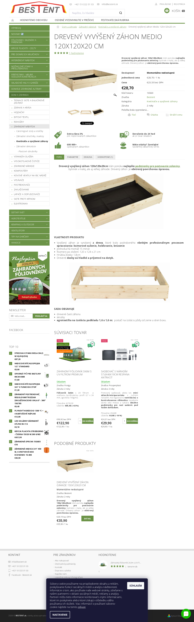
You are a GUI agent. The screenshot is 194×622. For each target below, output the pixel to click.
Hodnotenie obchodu (34, 20)
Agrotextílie (18, 218)
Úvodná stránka (12, 20)
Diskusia (88, 157)
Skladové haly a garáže (24, 82)
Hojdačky (19, 112)
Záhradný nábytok (24, 126)
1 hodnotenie (76, 53)
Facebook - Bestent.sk (22, 575)
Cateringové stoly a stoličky (29, 131)
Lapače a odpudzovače (27, 194)
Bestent (151, 97)
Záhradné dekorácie (26, 146)
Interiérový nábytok (23, 60)
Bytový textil (21, 117)
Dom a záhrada (19, 94)
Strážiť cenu (176, 114)
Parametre (72, 157)
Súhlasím (135, 585)
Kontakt (58, 567)
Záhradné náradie (24, 166)
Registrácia (179, 4)
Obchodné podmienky (65, 563)
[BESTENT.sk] (39, 7)
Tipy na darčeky (20, 236)
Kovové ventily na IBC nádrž (30, 175)
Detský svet (18, 212)
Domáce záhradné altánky (26, 88)
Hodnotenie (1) (105, 157)
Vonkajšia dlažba (23, 156)
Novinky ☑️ (17, 34)
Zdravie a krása (22, 107)
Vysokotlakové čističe (27, 161)
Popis (59, 157)
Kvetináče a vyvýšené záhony (32, 141)
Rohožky (19, 121)
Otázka (154, 114)
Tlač (134, 114)
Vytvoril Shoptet (178, 616)
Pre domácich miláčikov (25, 54)
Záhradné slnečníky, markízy (30, 136)
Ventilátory (18, 230)
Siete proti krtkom (24, 198)
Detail (87, 518)
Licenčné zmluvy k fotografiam (69, 577)
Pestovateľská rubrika (115, 20)
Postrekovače (22, 184)
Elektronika (21, 203)
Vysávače (19, 180)
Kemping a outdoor (22, 224)
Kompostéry (21, 170)
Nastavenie (59, 614)
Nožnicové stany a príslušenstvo (22, 67)
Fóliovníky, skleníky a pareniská (23, 41)
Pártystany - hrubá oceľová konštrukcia (23, 75)
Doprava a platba (63, 570)
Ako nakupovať (62, 560)
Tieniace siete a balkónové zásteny (29, 101)
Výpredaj (16, 27)
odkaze (82, 607)
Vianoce (15, 242)
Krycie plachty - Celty (23, 48)
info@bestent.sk (19, 561)
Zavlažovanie (21, 189)
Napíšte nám (61, 573)
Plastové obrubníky (28, 151)
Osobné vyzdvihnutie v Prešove (74, 20)
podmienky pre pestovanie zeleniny (157, 166)
